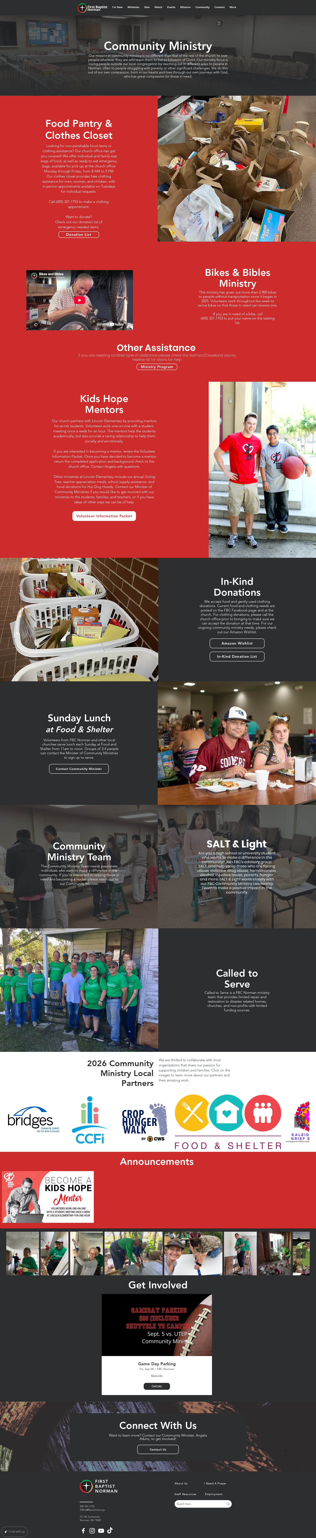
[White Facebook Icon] (83, 1530)
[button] (117, 7)
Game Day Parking (157, 1363)
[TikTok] (110, 1530)
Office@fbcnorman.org (92, 1509)
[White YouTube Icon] (101, 1530)
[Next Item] (300, 1121)
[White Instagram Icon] (92, 1530)
